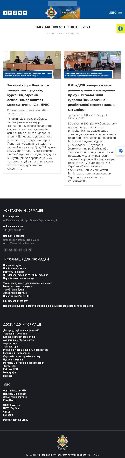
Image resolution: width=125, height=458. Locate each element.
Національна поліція (14, 393)
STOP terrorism (11, 405)
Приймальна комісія (14, 268)
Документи (9, 366)
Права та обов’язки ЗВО (16, 296)
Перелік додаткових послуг (18, 278)
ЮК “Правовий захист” (15, 301)
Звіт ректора (10, 346)
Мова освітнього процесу (17, 286)
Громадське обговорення (17, 353)
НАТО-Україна (11, 408)
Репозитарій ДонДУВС (15, 419)
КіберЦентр (9, 400)
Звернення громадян (15, 333)
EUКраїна (8, 414)
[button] (121, 28)
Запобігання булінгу (14, 289)
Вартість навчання (13, 271)
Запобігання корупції (15, 292)
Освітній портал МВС (15, 390)
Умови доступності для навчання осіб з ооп (27, 283)
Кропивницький (16, 110)
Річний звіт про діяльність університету (25, 349)
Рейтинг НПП (10, 369)
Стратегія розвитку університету (21, 356)
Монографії (9, 372)
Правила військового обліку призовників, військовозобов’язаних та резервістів (48, 305)
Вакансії (8, 375)
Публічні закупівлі (13, 359)
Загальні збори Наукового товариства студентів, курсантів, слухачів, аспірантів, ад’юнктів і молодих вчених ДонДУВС (28, 94)
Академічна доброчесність (18, 340)
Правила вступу (12, 265)
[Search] (74, 3)
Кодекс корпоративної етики (19, 336)
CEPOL (6, 411)
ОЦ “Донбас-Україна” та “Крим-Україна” (25, 275)
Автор (41, 110)
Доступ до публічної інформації (20, 330)
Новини (30, 110)
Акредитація (10, 343)
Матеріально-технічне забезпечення (23, 362)
